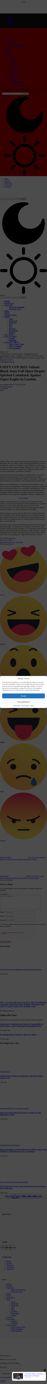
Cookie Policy (16, 705)
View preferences (23, 702)
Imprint (32, 705)
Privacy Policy (25, 705)
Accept (23, 696)
